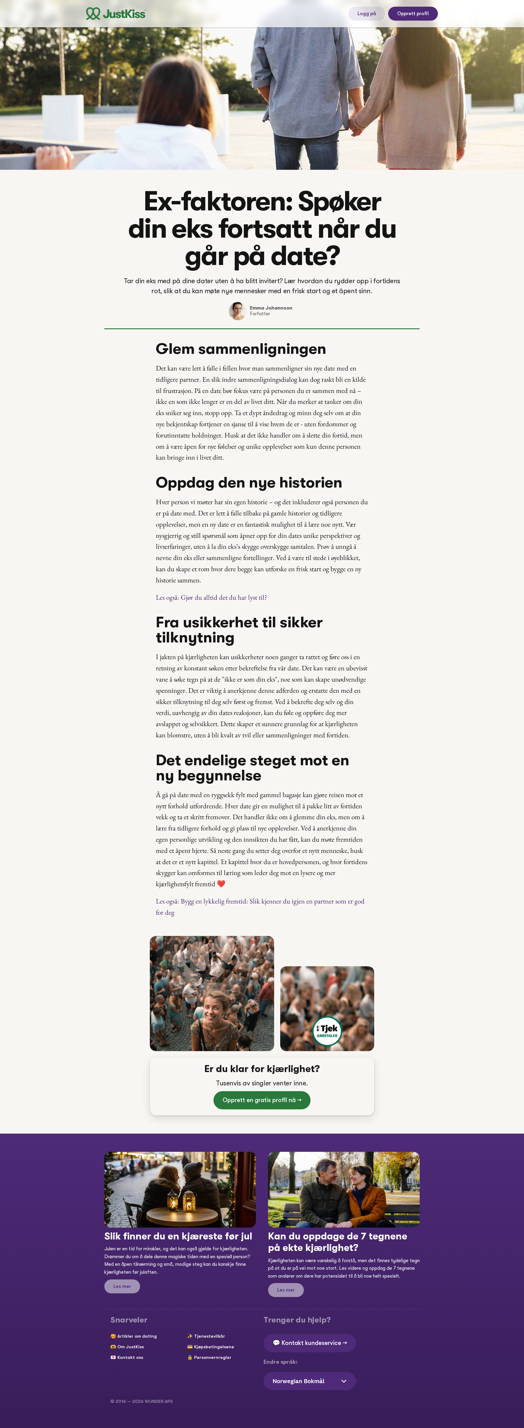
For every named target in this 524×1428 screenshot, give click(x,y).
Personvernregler (212, 1357)
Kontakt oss (130, 1357)
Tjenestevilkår (209, 1336)
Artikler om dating (137, 1336)
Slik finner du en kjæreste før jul (178, 1236)
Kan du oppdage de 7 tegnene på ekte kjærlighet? (339, 1242)
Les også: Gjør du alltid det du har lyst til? (212, 597)
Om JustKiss (130, 1346)
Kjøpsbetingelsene (214, 1346)
